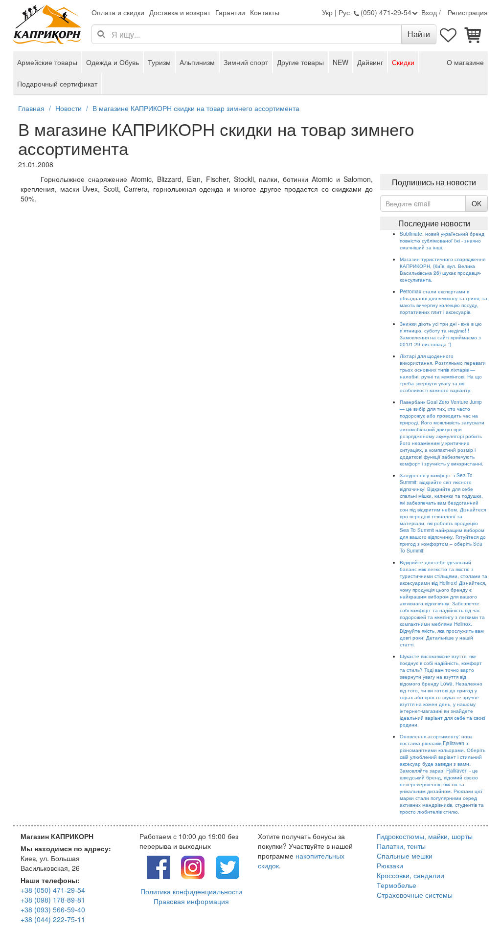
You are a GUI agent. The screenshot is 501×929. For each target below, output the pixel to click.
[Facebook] (158, 866)
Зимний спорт (246, 62)
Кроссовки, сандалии (410, 875)
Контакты (264, 12)
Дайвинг (370, 62)
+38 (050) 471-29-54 (53, 890)
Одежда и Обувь (112, 62)
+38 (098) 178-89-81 (53, 900)
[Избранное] (448, 34)
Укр (327, 12)
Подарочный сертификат (57, 83)
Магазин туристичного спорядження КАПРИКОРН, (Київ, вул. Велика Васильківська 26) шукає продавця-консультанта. (442, 269)
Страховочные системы (415, 895)
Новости (68, 108)
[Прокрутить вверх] (471, 899)
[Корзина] (473, 34)
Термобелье (396, 885)
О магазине (465, 62)
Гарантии (230, 12)
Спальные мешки (405, 856)
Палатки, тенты (401, 846)
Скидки (403, 62)
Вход (429, 12)
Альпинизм (197, 62)
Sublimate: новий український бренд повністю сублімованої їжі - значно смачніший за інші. (442, 240)
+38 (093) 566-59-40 (53, 909)
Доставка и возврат (179, 12)
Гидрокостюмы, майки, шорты (425, 836)
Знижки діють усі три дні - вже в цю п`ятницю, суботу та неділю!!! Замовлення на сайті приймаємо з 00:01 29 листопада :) (441, 334)
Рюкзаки (390, 865)
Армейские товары (47, 62)
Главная (31, 108)
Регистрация (468, 12)
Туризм (159, 62)
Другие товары (300, 62)
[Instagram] (193, 866)
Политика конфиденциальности (191, 891)
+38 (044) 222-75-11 (53, 919)
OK (476, 203)
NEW (340, 62)
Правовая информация (191, 901)
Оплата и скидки (117, 12)
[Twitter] (227, 866)
